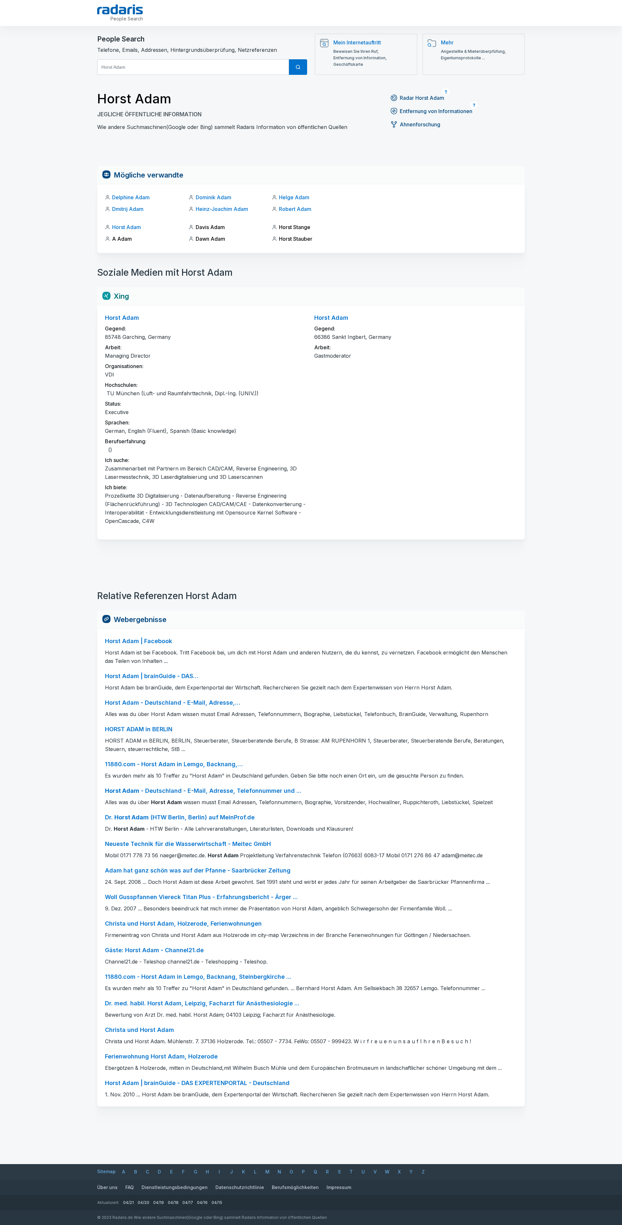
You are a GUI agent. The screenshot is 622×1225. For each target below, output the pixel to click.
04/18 (173, 1202)
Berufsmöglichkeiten (295, 1187)
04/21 (128, 1202)
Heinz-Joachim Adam (222, 209)
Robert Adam (295, 209)
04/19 (158, 1202)
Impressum (339, 1187)
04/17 (187, 1202)
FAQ (129, 1187)
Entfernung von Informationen (436, 111)
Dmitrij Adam (128, 209)
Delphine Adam (131, 197)
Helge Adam (294, 197)
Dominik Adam (213, 197)
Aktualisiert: (108, 1202)
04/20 (143, 1202)
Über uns (107, 1187)
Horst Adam (126, 227)
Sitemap (106, 1171)
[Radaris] (120, 9)
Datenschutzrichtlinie (239, 1187)
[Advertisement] (311, 151)
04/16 (202, 1202)
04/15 (217, 1202)
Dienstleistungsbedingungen (175, 1187)
